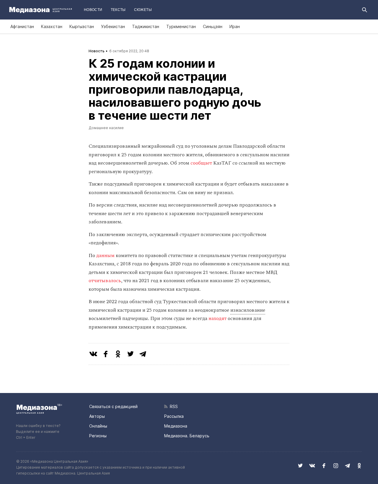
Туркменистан (181, 26)
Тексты (118, 10)
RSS (172, 406)
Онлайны (98, 425)
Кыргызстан (81, 26)
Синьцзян (212, 26)
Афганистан (22, 26)
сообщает (201, 163)
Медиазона (175, 425)
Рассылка (174, 416)
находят (218, 318)
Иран (234, 26)
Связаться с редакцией (113, 406)
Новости (93, 10)
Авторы (97, 416)
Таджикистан (145, 26)
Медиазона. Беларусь (186, 435)
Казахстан (51, 26)
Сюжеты (143, 10)
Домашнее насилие (106, 128)
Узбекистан (113, 26)
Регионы (98, 435)
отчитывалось (105, 281)
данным (105, 255)
